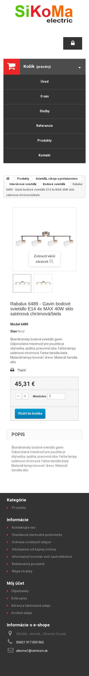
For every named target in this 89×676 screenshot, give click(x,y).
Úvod (45, 81)
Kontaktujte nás (23, 527)
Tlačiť (21, 370)
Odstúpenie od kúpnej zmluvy (33, 549)
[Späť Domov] (8, 178)
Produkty (44, 140)
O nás (44, 96)
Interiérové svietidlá (22, 184)
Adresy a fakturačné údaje (30, 605)
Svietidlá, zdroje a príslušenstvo (57, 178)
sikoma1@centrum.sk (32, 651)
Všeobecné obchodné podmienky (36, 535)
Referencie (44, 126)
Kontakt (44, 155)
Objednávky (20, 591)
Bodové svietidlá (54, 184)
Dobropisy (19, 598)
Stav (13, 331)
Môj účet (15, 583)
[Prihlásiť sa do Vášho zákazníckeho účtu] (72, 43)
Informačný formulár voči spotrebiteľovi (41, 557)
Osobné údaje (21, 613)
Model (15, 324)
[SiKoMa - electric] (44, 13)
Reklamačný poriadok (28, 564)
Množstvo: (40, 396)
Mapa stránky (21, 571)
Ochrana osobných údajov (31, 542)
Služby (45, 111)
